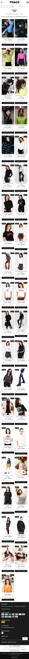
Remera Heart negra (8, 241)
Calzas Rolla (8, 271)
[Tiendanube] (14, 646)
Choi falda (8, 534)
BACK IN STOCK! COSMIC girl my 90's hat (7, 126)
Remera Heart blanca (21, 300)
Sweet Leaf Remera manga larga (21, 417)
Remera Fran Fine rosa (21, 66)
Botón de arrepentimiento (14, 650)
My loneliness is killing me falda (8, 476)
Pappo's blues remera (8, 446)
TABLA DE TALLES (5, 609)
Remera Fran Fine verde (8, 66)
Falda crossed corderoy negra (8, 330)
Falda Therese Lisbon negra (8, 417)
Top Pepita (8, 593)
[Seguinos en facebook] (2, 633)
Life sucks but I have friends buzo (21, 535)
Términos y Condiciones (7, 606)
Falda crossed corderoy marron (21, 242)
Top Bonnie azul (8, 564)
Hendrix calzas (21, 387)
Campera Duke (8, 154)
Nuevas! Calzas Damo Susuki (21, 184)
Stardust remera (21, 38)
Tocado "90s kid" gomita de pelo (21, 96)
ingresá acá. (24, 649)
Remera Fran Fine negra (8, 213)
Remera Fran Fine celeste (8, 38)
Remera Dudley (21, 564)
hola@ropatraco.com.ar (9, 627)
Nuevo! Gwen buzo (21, 359)
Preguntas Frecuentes (20, 606)
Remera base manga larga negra (7, 184)
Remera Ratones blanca (8, 300)
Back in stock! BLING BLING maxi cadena (21, 126)
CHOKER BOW (21, 505)
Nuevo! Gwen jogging (21, 329)
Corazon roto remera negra (7, 506)
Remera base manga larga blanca (21, 272)
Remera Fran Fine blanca (21, 154)
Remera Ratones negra (21, 213)
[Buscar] (12, 6)
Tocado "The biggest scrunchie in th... (8, 96)
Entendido (14, 657)
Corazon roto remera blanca (21, 447)
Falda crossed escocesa (8, 359)
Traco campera (8, 387)
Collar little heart (21, 475)
